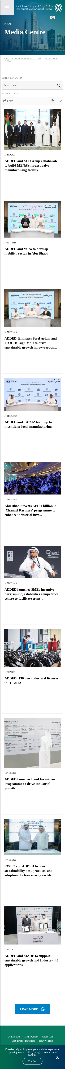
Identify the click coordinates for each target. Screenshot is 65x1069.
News (9, 61)
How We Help (46, 1041)
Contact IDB (14, 1036)
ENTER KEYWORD (12, 78)
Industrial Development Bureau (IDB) (22, 58)
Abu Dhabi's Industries (23, 1041)
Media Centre (51, 58)
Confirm (32, 1061)
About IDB (47, 1036)
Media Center (31, 1036)
